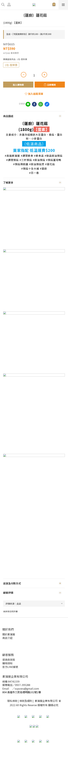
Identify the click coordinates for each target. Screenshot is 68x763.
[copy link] (47, 104)
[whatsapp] (40, 104)
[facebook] (34, 104)
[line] (28, 104)
